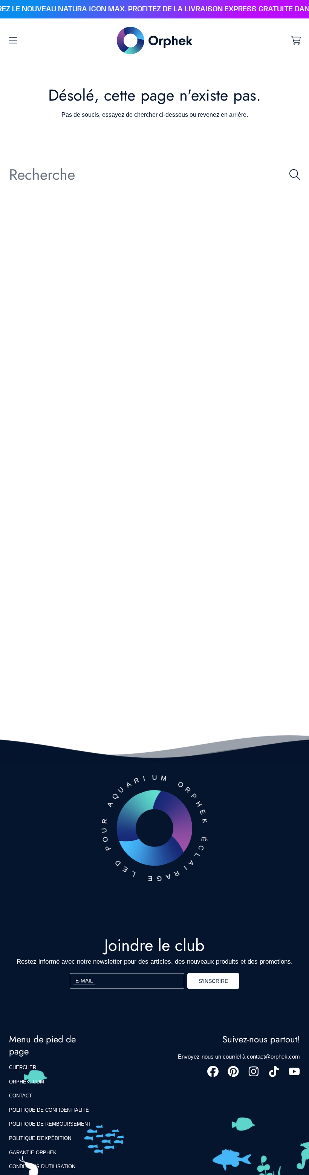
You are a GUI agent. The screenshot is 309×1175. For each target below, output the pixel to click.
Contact (20, 1096)
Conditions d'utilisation (42, 1166)
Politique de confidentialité (49, 1110)
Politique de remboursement (50, 1124)
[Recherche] (295, 174)
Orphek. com (26, 1082)
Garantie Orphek (33, 1152)
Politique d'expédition (40, 1138)
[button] (13, 40)
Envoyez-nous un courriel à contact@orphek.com (239, 1056)
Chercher (22, 1067)
